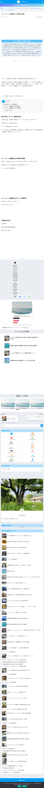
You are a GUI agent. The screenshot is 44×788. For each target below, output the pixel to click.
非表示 (8, 101)
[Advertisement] (22, 30)
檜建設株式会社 (8, 110)
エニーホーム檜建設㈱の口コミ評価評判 (12, 108)
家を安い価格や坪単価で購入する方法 (22, 5)
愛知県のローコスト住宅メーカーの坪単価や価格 (18, 327)
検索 (42, 425)
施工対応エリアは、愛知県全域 (10, 104)
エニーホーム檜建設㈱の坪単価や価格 (11, 106)
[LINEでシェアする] (29, 296)
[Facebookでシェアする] (20, 296)
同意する (19, 786)
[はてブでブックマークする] (24, 296)
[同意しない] (42, 785)
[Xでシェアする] (15, 262)
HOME (23, 780)
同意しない (25, 786)
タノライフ (23, 1)
